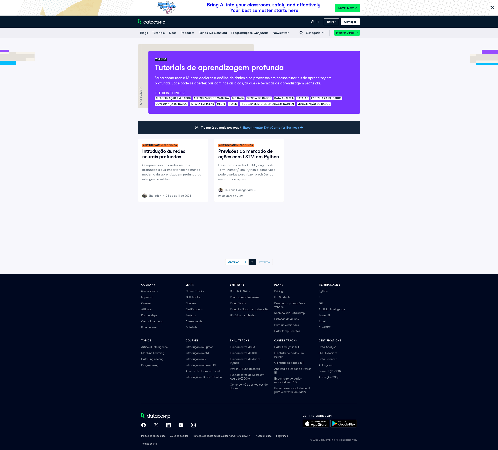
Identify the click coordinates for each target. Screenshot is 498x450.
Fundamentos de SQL (243, 353)
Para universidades (286, 325)
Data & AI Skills (240, 291)
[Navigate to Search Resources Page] (301, 33)
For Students (282, 297)
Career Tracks (195, 291)
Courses (191, 303)
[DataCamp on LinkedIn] (168, 425)
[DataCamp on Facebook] (143, 425)
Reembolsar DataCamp (289, 313)
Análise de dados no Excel (203, 371)
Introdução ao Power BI (201, 365)
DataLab (191, 327)
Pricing (278, 291)
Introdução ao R (196, 359)
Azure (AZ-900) (328, 377)
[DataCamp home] (168, 416)
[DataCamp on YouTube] (181, 425)
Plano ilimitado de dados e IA (249, 309)
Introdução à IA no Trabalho (204, 377)
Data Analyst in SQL (287, 347)
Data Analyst (327, 347)
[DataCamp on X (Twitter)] (156, 425)
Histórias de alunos (286, 319)
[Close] (492, 8)
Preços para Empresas (244, 297)
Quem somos (149, 291)
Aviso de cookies (179, 435)
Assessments (194, 321)
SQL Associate (328, 353)
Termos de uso (149, 443)
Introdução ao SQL (198, 353)
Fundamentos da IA (242, 347)
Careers (146, 303)
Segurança (282, 435)
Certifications (194, 309)
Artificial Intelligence (332, 309)
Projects (191, 315)
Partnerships (149, 315)
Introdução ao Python (199, 347)
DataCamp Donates (287, 331)
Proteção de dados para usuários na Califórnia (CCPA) (222, 435)
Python (323, 291)
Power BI (324, 315)
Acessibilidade (264, 435)
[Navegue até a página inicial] (151, 22)
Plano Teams (238, 303)
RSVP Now (346, 8)
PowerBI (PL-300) (330, 371)
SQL (321, 303)
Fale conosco (149, 327)
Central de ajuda (152, 321)
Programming (150, 365)
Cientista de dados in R (289, 362)
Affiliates (147, 309)
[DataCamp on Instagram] (193, 425)
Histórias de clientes (243, 315)
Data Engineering (152, 359)
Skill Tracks (193, 297)
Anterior (233, 262)
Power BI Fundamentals (245, 368)
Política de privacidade (153, 435)
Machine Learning (152, 353)
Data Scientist (328, 359)
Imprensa (147, 297)
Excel (322, 321)
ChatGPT (325, 327)
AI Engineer (326, 365)
